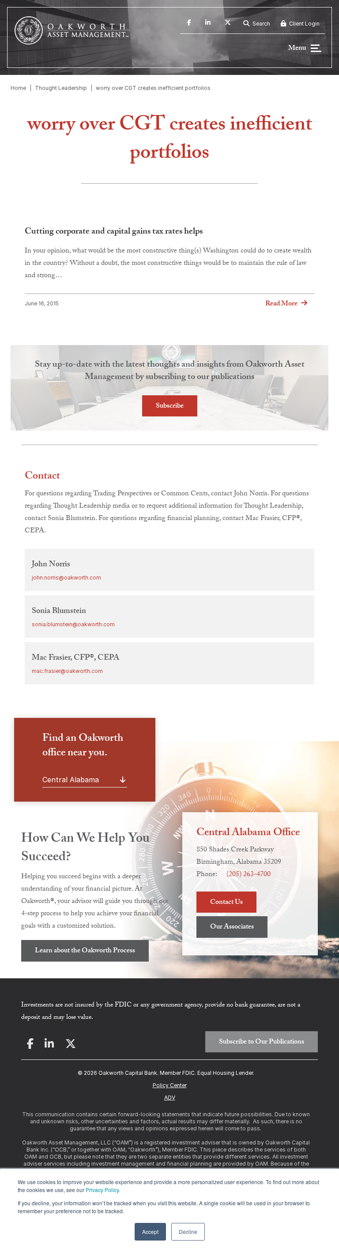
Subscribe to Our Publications (261, 1042)
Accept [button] (150, 1231)
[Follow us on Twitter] (227, 24)
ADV (169, 1097)
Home (18, 88)
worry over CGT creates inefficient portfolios (153, 88)
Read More (281, 304)
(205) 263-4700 (248, 875)
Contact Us (226, 903)
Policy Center (170, 1085)
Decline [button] (188, 1231)
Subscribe (170, 406)
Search (260, 23)
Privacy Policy (102, 1189)
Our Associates (232, 927)
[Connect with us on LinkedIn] (208, 24)
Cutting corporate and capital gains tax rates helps (114, 232)
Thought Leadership (61, 88)
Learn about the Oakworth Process (85, 951)
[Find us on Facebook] (189, 24)
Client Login (304, 23)
